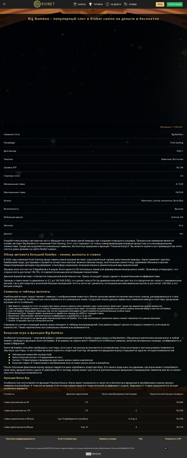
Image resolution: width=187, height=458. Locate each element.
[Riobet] (44, 4)
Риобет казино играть (97, 337)
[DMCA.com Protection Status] (93, 453)
